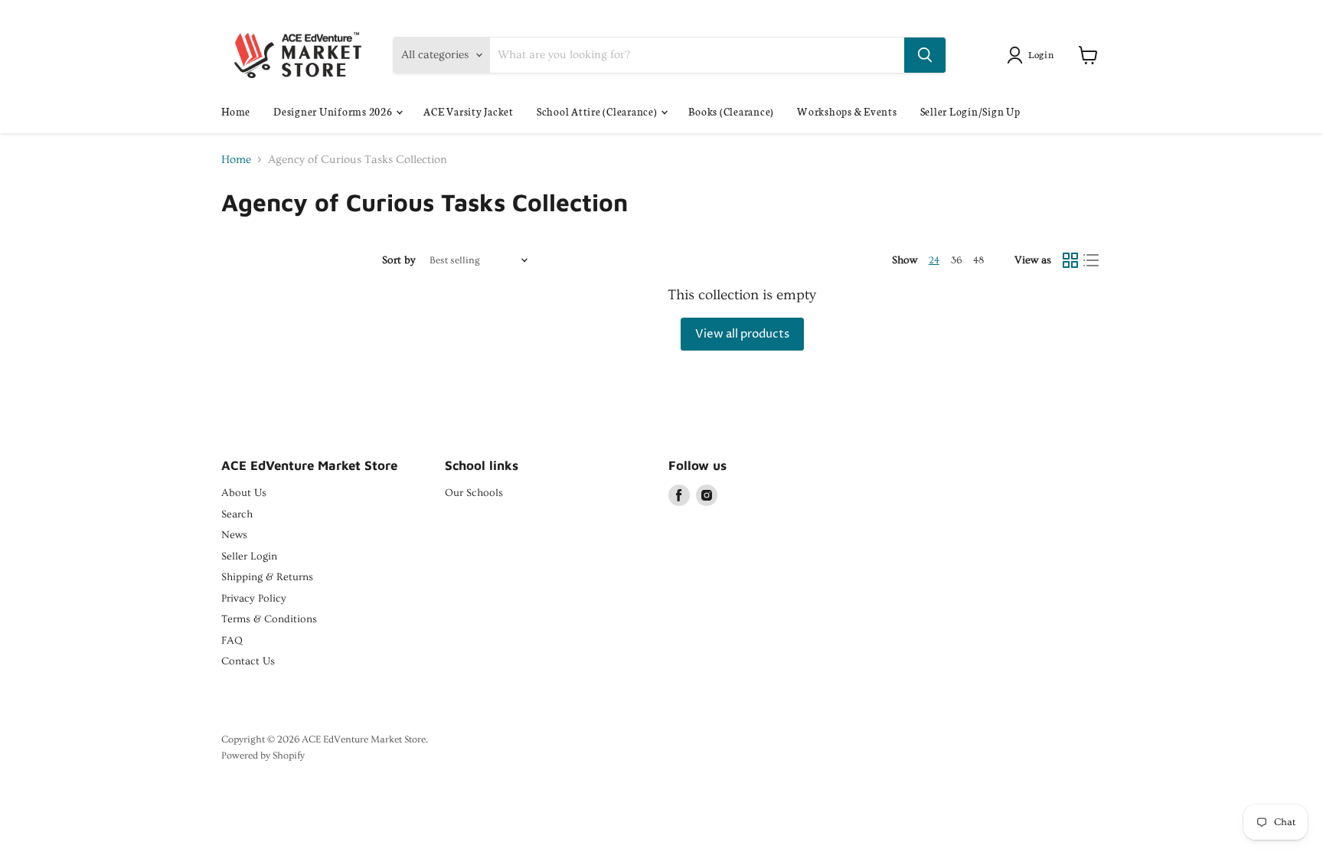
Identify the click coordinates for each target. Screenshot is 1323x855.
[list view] (1091, 261)
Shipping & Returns (267, 577)
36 (956, 260)
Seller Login (249, 556)
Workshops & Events (847, 111)
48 (978, 260)
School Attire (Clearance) (598, 111)
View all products (742, 334)
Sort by (399, 260)
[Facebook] (679, 495)
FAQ (232, 641)
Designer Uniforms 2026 (333, 111)
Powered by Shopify (263, 755)
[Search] (925, 55)
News (234, 535)
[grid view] (1070, 261)
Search (237, 514)
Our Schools (474, 493)
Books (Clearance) (731, 111)
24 (934, 260)
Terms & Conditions (269, 619)
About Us (243, 493)
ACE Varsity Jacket (468, 111)
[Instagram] (706, 495)
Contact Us (248, 661)
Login (1041, 53)
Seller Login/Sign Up (970, 111)
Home (235, 111)
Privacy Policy (253, 598)
